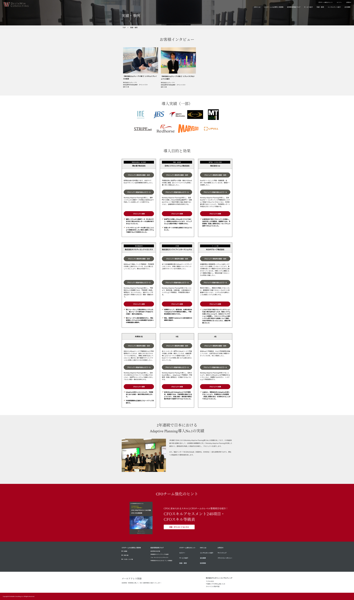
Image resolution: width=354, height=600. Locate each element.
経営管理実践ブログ (293, 7)
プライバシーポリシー (225, 558)
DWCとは (257, 7)
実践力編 (126, 555)
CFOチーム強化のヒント (325, 2)
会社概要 (347, 7)
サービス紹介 (308, 7)
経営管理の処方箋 (155, 551)
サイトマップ (222, 553)
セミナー (339, 2)
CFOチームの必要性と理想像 (273, 7)
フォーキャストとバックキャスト (159, 557)
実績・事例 (320, 7)
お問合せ (348, 2)
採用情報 (203, 563)
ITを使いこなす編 (128, 559)
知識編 (125, 551)
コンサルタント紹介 (334, 7)
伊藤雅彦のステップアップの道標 (159, 554)
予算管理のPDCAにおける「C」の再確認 (161, 560)
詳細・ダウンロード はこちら (179, 527)
